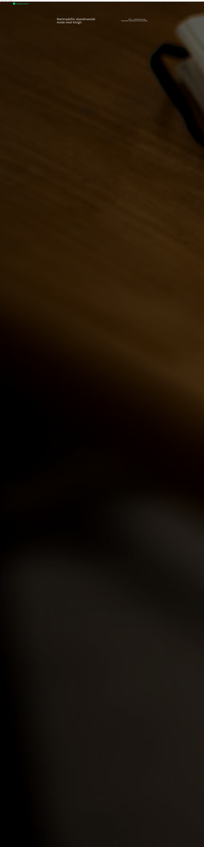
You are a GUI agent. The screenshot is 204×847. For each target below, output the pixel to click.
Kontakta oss (183, 4)
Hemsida (164, 4)
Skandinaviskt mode (139, 19)
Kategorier (172, 4)
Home (130, 19)
